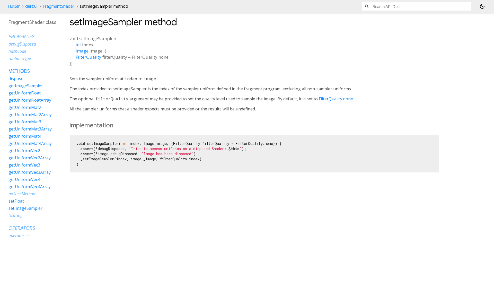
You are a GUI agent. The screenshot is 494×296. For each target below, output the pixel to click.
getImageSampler (25, 86)
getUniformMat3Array (30, 129)
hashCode (17, 51)
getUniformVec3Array (29, 172)
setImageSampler (25, 208)
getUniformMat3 (24, 122)
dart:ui (31, 6)
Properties (21, 37)
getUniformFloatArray (29, 100)
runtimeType (19, 58)
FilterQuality (88, 57)
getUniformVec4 (24, 179)
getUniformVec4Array (29, 186)
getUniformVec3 (24, 165)
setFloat (16, 201)
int (78, 45)
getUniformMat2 (24, 107)
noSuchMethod (21, 194)
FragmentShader (58, 6)
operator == (19, 235)
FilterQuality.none (336, 99)
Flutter (14, 6)
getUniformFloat (24, 93)
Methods (19, 71)
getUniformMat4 (24, 136)
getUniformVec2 (24, 150)
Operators (21, 228)
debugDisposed (22, 44)
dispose (15, 78)
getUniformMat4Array (30, 143)
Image (82, 51)
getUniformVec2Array (29, 158)
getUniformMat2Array (30, 114)
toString (15, 215)
